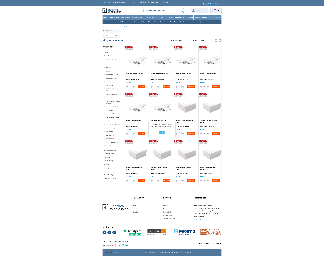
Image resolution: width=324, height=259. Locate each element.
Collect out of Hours (152, 21)
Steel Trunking (109, 121)
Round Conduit (109, 64)
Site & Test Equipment (201, 17)
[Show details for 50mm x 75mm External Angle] (186, 154)
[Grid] (216, 40)
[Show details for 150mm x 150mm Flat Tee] (137, 60)
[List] (220, 40)
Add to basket (142, 86)
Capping (107, 71)
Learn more (162, 136)
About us (135, 205)
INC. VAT (206, 4)
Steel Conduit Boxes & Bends (113, 114)
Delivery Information (131, 21)
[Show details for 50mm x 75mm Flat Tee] (137, 107)
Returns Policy (167, 212)
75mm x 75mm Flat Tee (183, 73)
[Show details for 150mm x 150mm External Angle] (186, 107)
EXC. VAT (218, 4)
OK (162, 132)
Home (104, 26)
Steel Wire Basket (110, 138)
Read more (197, 219)
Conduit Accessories (110, 81)
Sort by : (195, 40)
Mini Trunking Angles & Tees (112, 94)
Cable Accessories (114, 17)
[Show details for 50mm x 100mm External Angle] (162, 154)
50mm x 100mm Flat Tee (208, 73)
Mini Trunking (109, 85)
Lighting (190, 17)
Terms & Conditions (169, 218)
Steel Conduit (109, 110)
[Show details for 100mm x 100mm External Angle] (211, 107)
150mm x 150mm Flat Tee (134, 73)
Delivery (165, 2)
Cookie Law (166, 209)
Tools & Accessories (215, 17)
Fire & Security (169, 17)
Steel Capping (109, 131)
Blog (203, 21)
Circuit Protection (151, 17)
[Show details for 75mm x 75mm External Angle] (137, 154)
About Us (162, 21)
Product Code (129, 79)
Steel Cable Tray (109, 135)
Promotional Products (179, 21)
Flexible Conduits (110, 145)
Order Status (204, 243)
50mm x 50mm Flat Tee (158, 120)
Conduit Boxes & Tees (111, 78)
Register (165, 205)
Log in (197, 10)
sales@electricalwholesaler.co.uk (115, 2)
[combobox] (186, 40)
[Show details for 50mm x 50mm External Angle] (211, 154)
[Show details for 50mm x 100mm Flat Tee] (211, 60)
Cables (105, 17)
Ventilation (178, 17)
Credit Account (196, 21)
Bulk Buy (122, 21)
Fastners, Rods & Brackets (112, 142)
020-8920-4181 (139, 2)
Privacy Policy (167, 215)
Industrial (160, 17)
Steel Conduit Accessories (112, 117)
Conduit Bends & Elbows (112, 74)
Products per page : (177, 40)
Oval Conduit (108, 67)
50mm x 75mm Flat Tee (133, 120)
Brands (188, 21)
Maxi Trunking (109, 97)
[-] (127, 87)
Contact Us (154, 2)
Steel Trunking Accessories (112, 124)
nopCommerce (117, 252)
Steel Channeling (110, 128)
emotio (194, 252)
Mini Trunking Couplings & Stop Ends (113, 89)
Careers (135, 209)
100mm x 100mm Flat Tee (159, 73)
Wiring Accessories (139, 17)
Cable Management (126, 17)
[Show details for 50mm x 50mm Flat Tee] (162, 107)
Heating (184, 17)
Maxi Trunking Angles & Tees (113, 106)
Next (219, 188)
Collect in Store (141, 21)
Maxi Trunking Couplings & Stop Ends (112, 102)
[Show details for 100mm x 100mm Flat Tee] (162, 60)
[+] (134, 87)
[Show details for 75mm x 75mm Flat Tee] (186, 60)
